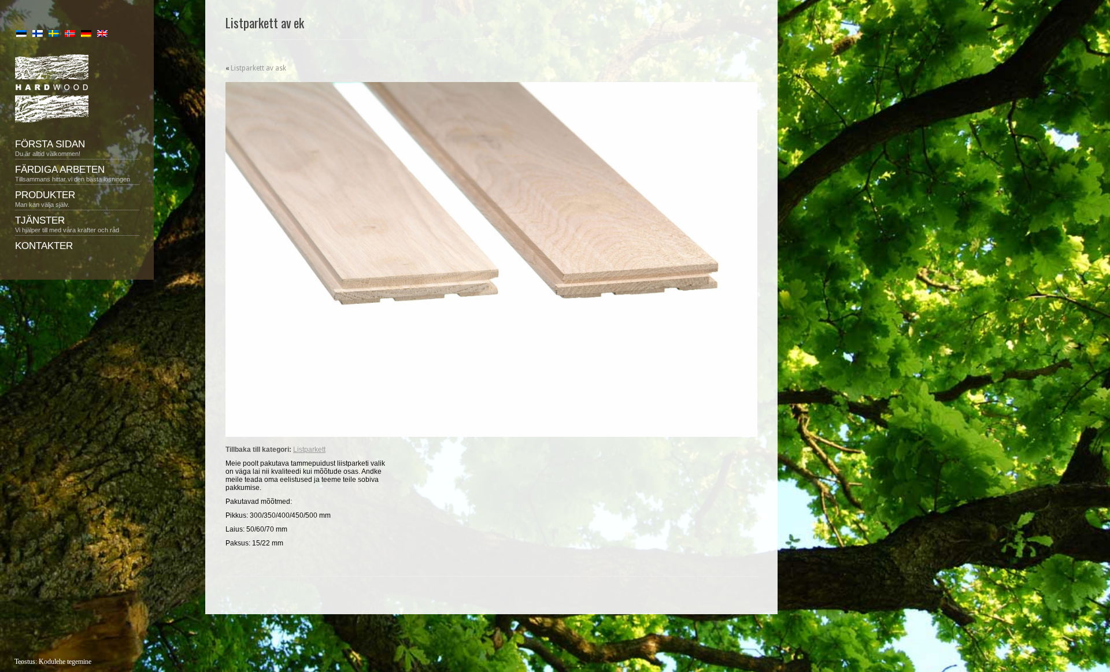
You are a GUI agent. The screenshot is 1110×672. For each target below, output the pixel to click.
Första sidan (50, 148)
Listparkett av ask (258, 68)
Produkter (45, 199)
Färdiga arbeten (72, 173)
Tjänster (67, 224)
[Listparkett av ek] (491, 259)
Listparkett (309, 449)
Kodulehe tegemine (65, 662)
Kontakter (44, 245)
